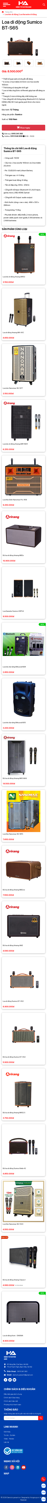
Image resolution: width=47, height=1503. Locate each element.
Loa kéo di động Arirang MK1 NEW (15, 444)
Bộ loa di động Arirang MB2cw (14, 890)
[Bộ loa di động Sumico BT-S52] (23, 1034)
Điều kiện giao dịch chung (13, 1394)
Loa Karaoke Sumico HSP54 (13, 611)
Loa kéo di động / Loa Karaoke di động (21, 14)
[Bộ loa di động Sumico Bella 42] (23, 1145)
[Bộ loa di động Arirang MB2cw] (23, 867)
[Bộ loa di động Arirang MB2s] (23, 532)
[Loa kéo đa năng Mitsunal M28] (23, 644)
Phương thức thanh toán (12, 1405)
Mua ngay (25, 127)
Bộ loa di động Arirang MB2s (13, 555)
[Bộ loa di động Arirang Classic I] (23, 1257)
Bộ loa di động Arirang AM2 (13, 945)
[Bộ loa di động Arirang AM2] (23, 922)
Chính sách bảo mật (11, 1401)
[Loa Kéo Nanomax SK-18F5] (23, 811)
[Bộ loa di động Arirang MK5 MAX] (23, 755)
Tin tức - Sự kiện (9, 1435)
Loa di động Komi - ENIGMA (13, 1336)
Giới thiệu (7, 1432)
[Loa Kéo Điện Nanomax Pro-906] (23, 477)
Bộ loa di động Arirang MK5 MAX (15, 778)
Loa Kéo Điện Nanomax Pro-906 (15, 500)
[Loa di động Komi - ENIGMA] (23, 1313)
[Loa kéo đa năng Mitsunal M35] (23, 700)
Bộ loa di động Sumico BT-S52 (14, 1057)
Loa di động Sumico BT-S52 (13, 1001)
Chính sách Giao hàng (12, 1398)
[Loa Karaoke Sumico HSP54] (23, 588)
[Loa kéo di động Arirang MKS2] (23, 254)
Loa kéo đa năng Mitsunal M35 (14, 722)
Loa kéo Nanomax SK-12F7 (13, 388)
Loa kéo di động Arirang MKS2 (14, 277)
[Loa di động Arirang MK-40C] (23, 310)
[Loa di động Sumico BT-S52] (23, 978)
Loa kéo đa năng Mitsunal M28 (14, 667)
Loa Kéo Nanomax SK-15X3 (13, 1224)
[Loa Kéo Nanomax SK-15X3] (23, 1201)
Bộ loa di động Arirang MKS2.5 (14, 1113)
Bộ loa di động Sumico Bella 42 (14, 1168)
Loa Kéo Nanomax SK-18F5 (13, 834)
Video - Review (9, 1439)
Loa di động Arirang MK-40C (13, 332)
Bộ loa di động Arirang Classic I (14, 1280)
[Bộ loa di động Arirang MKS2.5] (23, 1090)
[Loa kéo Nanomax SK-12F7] (23, 365)
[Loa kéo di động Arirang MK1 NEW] (23, 421)
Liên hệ (6, 1442)
